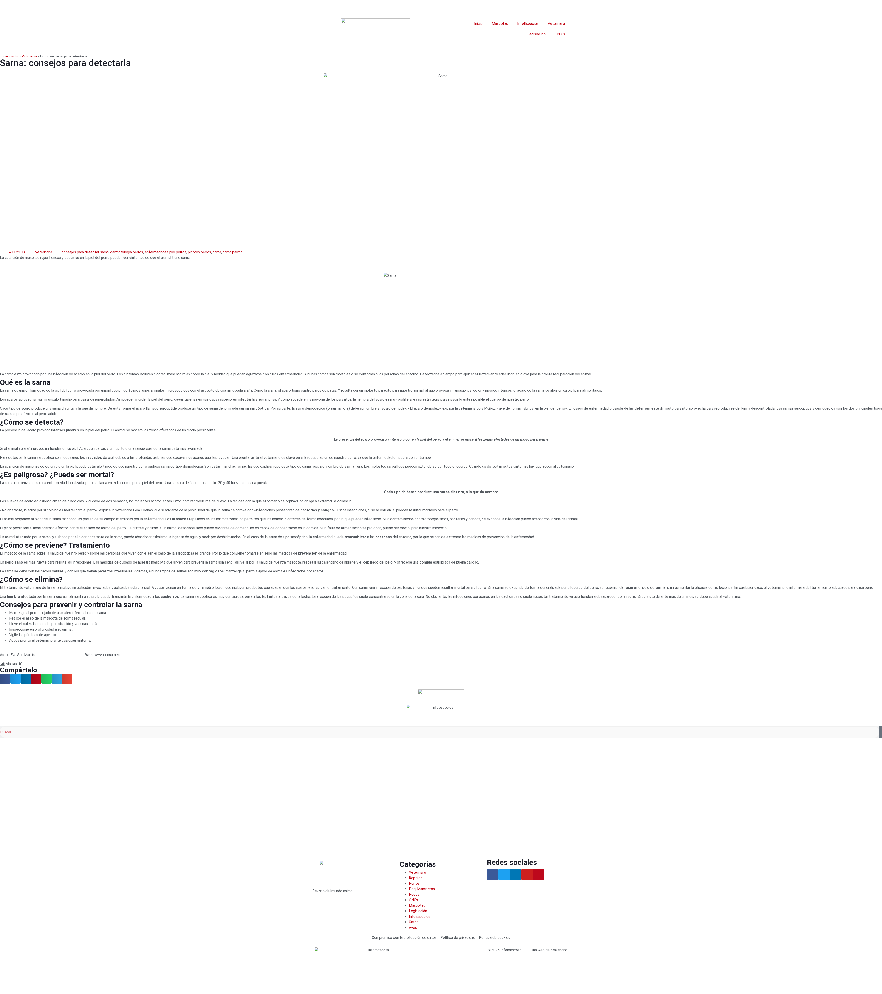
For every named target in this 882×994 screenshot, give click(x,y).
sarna (217, 252)
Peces (414, 894)
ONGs (413, 900)
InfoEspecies (528, 23)
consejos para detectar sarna (85, 252)
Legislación (536, 34)
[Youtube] (527, 874)
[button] (5, 679)
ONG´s (560, 34)
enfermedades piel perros (165, 252)
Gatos (413, 922)
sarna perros (233, 252)
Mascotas (500, 23)
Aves (413, 927)
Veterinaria (556, 23)
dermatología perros (126, 252)
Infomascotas (9, 56)
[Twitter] (504, 874)
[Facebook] (492, 874)
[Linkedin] (515, 874)
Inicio (478, 23)
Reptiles (415, 878)
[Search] (880, 732)
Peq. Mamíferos (422, 889)
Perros (414, 883)
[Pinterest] (538, 874)
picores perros (199, 252)
